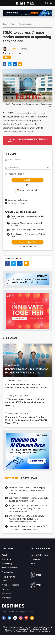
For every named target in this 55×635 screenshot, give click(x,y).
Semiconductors (25, 24)
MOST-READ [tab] (11, 478)
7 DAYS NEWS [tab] (29, 478)
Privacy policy (7, 572)
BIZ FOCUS (10, 337)
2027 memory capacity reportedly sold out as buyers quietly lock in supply (29, 499)
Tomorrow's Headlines (38, 555)
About (4, 555)
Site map (5, 589)
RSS (31, 568)
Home (5, 24)
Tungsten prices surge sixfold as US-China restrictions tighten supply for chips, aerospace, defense (28, 508)
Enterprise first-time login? (18, 200)
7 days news (34, 559)
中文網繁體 (6, 593)
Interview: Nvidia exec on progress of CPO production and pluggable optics (28, 527)
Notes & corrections (10, 585)
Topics (32, 563)
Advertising (6, 559)
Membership (7, 563)
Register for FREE (27, 242)
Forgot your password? (17, 203)
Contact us (6, 580)
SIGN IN (27, 179)
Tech (13, 24)
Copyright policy (8, 576)
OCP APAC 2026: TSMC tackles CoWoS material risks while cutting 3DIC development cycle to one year (26, 519)
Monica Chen (14, 49)
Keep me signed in (16, 174)
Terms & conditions (10, 568)
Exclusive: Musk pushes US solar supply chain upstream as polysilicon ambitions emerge (27, 490)
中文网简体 (6, 598)
